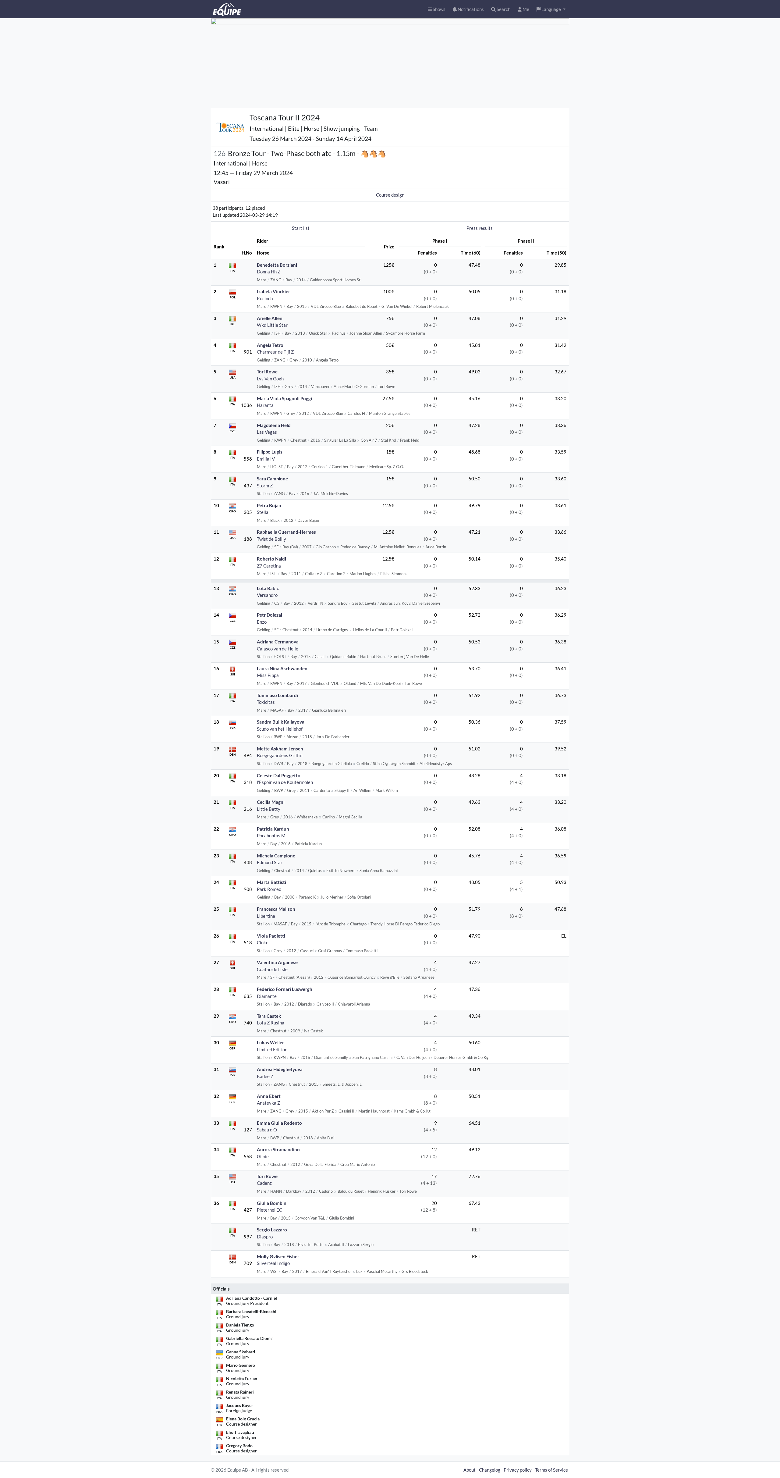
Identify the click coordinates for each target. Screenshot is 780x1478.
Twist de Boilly (271, 539)
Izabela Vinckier (273, 291)
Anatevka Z (268, 1103)
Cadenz (264, 1183)
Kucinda (265, 298)
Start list (301, 228)
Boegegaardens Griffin (279, 755)
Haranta (265, 405)
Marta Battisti (271, 882)
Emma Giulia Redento (279, 1123)
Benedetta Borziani (277, 265)
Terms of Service (551, 1470)
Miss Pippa (268, 675)
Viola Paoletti (271, 935)
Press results (479, 228)
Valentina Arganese (277, 962)
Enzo (262, 622)
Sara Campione (272, 478)
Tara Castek (269, 1016)
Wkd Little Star (272, 325)
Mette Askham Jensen (280, 748)
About (469, 1470)
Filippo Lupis (269, 451)
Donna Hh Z (268, 271)
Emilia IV (266, 458)
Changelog (489, 1470)
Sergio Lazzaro (272, 1229)
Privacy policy (518, 1470)
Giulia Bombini (272, 1203)
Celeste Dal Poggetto (278, 775)
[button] (551, 9)
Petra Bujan (269, 505)
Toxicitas (266, 702)
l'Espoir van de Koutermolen (285, 782)
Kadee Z (265, 1076)
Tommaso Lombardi (277, 695)
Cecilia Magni (271, 802)
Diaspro (265, 1236)
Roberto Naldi (271, 558)
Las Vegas (267, 432)
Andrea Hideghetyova (280, 1069)
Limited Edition (272, 1049)
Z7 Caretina (269, 565)
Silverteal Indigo (273, 1263)
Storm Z (265, 485)
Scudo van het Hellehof (280, 729)
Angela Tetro (270, 345)
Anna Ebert (269, 1096)
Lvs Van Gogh (270, 378)
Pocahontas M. (271, 835)
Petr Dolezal (269, 615)
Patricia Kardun (273, 829)
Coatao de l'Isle (272, 969)
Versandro (267, 595)
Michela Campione (276, 855)
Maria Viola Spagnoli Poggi (284, 398)
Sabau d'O (267, 1129)
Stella (262, 512)
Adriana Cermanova (278, 641)
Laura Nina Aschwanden (282, 668)
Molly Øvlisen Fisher (278, 1256)
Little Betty (268, 809)
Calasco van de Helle (277, 648)
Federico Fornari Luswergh (284, 989)
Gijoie (263, 1156)
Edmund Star (269, 862)
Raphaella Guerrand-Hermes (286, 532)
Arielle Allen (269, 318)
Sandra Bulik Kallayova (280, 722)
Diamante (267, 996)
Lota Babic (268, 588)
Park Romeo (269, 889)
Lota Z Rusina (270, 1022)
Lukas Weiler (270, 1042)
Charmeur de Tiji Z (275, 351)
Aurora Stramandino (278, 1149)
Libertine (266, 916)
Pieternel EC (269, 1210)
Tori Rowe (267, 371)
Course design (390, 195)
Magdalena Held (274, 425)
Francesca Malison (276, 909)
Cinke (262, 942)
